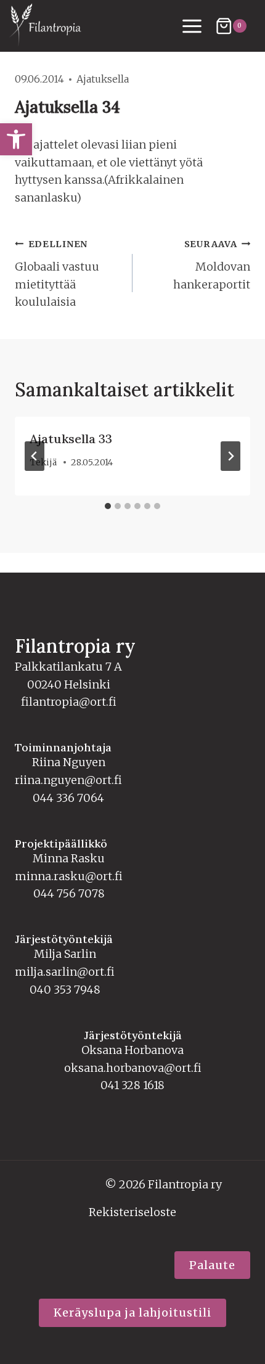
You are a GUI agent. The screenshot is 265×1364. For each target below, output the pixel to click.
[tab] (108, 506)
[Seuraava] (230, 456)
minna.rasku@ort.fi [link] (69, 876)
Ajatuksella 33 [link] (71, 438)
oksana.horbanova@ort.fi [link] (133, 1068)
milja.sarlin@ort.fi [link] (65, 972)
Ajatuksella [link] (102, 79)
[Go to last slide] (34, 456)
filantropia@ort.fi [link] (68, 702)
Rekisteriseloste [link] (132, 1212)
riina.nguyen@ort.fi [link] (68, 780)
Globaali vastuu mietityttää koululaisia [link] (57, 274)
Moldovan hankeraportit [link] (211, 265)
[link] (16, 139)
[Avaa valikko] (192, 26)
